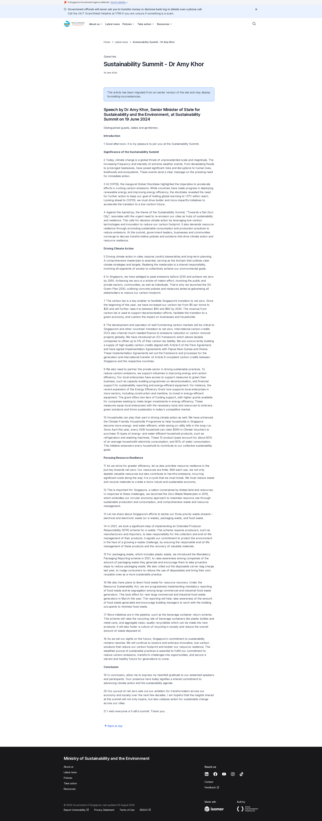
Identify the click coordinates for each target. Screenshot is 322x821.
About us (68, 766)
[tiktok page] (241, 774)
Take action (70, 783)
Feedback (210, 787)
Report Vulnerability (75, 809)
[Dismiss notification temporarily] (256, 9)
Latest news (112, 24)
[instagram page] (233, 774)
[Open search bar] (254, 24)
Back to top (115, 726)
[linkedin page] (207, 774)
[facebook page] (215, 774)
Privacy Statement (104, 809)
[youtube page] (224, 774)
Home (107, 42)
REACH (144, 809)
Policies (68, 777)
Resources (70, 788)
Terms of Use (127, 809)
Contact (209, 781)
